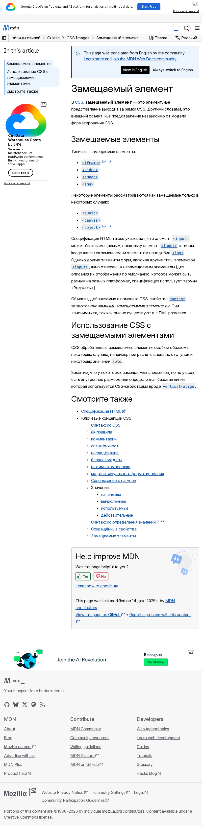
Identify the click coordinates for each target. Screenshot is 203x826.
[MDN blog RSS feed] (43, 705)
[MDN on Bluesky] (16, 705)
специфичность (106, 445)
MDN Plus (13, 764)
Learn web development (158, 737)
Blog (8, 737)
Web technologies (153, 728)
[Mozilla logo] (20, 792)
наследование (105, 452)
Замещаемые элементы (28, 63)
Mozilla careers (17, 746)
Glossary (145, 764)
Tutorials (144, 755)
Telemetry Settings (109, 792)
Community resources (89, 737)
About (9, 728)
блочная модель (106, 459)
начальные (111, 494)
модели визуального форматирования (127, 473)
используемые (114, 508)
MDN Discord (82, 755)
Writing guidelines (85, 746)
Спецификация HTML (101, 411)
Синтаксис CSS (106, 425)
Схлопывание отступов (113, 480)
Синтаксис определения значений (123, 522)
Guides (143, 746)
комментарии (104, 438)
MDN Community (85, 728)
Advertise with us (19, 755)
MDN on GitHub (84, 764)
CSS (79, 102)
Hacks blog (147, 773)
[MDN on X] (25, 705)
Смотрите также (22, 91)
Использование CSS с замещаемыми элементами (27, 77)
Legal (139, 792)
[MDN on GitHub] (7, 705)
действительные (117, 515)
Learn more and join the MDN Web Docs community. (130, 58)
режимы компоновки (110, 466)
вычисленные (113, 501)
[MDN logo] (14, 681)
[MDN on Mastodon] (34, 705)
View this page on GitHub (98, 614)
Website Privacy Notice (62, 792)
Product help (15, 773)
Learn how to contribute (97, 585)
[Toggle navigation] (197, 28)
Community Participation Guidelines (73, 800)
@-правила (101, 432)
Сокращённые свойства (114, 529)
